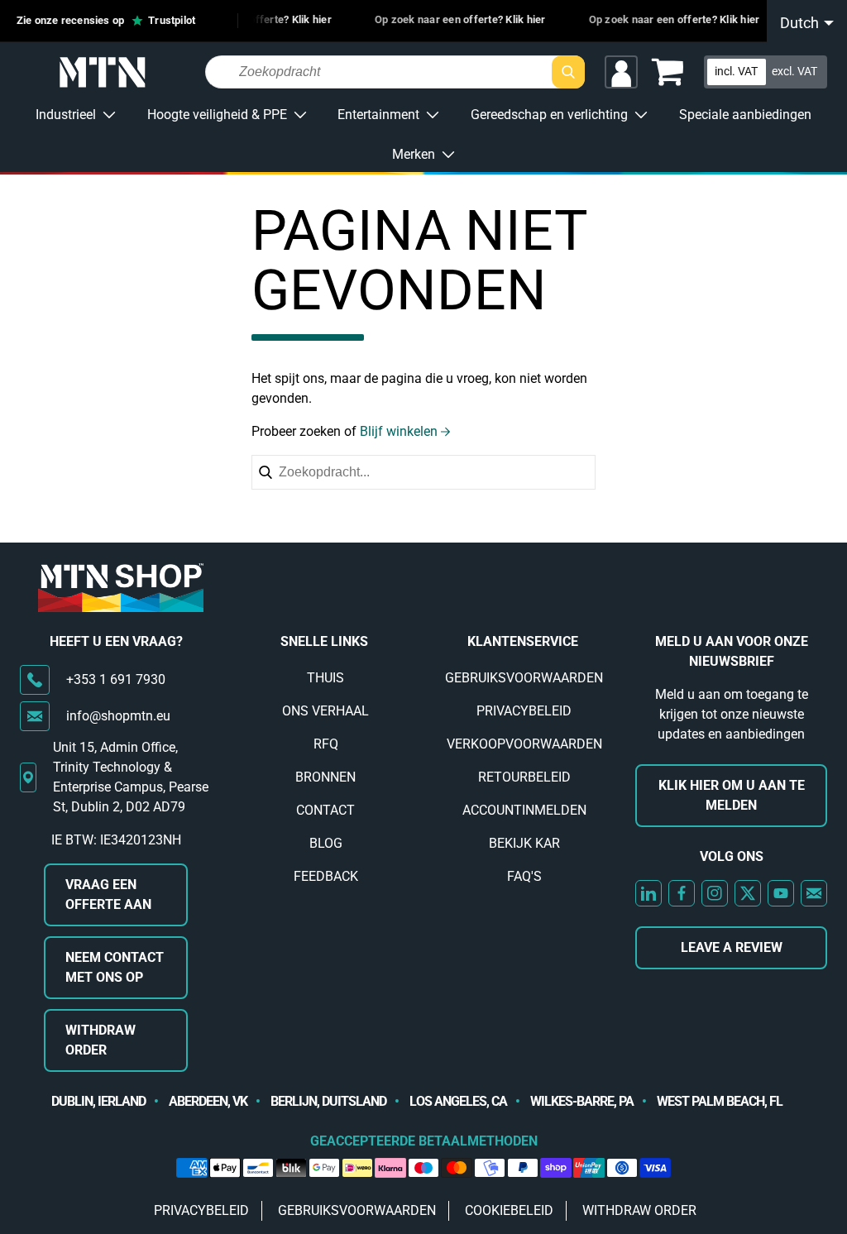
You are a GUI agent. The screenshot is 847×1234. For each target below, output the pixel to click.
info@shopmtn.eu (118, 716)
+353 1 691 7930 (115, 679)
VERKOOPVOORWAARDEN (524, 744)
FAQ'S (524, 876)
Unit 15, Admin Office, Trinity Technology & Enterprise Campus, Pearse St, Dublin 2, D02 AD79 (130, 777)
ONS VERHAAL (325, 711)
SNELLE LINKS (324, 641)
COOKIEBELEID (509, 1210)
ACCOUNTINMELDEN (524, 810)
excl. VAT (794, 71)
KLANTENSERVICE (522, 641)
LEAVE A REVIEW (731, 947)
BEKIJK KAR (524, 843)
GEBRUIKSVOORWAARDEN (524, 678)
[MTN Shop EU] (103, 72)
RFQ (325, 744)
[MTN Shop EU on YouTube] (781, 893)
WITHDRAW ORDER (100, 1040)
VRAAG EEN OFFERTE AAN (108, 894)
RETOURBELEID (524, 777)
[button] (667, 71)
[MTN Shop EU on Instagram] (714, 893)
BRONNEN (325, 777)
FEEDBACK (326, 876)
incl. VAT (736, 71)
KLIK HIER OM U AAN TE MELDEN (731, 795)
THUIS (325, 678)
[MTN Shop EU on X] (748, 893)
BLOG (325, 843)
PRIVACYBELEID (524, 711)
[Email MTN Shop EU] (814, 893)
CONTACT (325, 810)
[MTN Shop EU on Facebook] (681, 893)
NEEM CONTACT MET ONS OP (114, 967)
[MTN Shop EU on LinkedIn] (648, 893)
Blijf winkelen (399, 431)
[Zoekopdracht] (568, 71)
